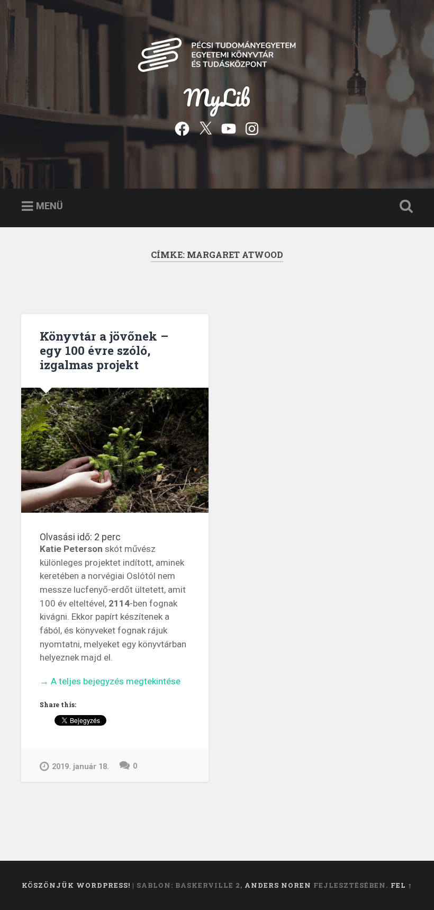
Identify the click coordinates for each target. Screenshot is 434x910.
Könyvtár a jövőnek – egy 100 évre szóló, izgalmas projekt (104, 350)
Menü (49, 205)
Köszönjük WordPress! (76, 885)
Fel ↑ (401, 885)
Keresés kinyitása (403, 207)
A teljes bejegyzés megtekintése (110, 682)
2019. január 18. (80, 766)
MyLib (217, 97)
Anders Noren (278, 885)
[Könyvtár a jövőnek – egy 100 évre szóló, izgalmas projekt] (115, 450)
